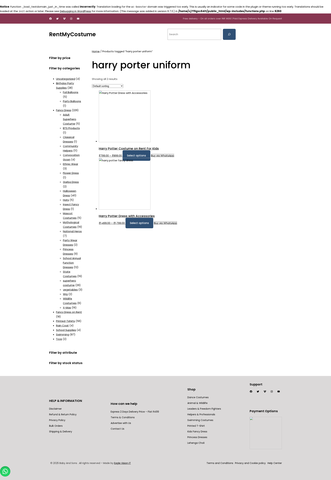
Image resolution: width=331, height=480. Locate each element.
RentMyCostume (72, 34)
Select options (136, 155)
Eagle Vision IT (122, 463)
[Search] (229, 34)
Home (96, 51)
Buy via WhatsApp (162, 155)
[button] (5, 471)
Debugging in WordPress (75, 11)
